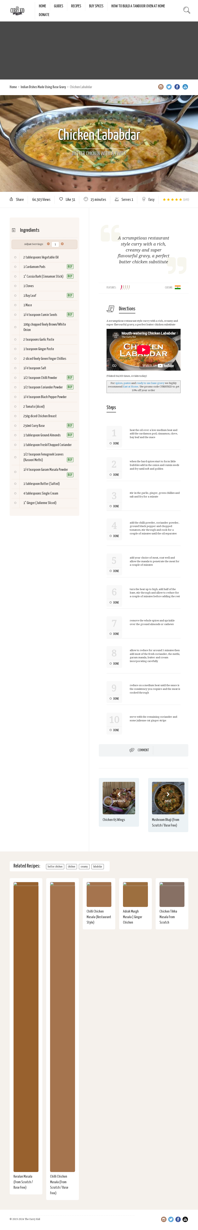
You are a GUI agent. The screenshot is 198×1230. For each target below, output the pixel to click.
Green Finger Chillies (53, 359)
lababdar (97, 866)
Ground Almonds (50, 435)
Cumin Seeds (49, 315)
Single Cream (50, 493)
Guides (58, 6)
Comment (143, 750)
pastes (127, 383)
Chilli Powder (49, 378)
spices (118, 383)
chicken (71, 866)
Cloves (30, 286)
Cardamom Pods (35, 267)
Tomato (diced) (35, 407)
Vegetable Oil (50, 257)
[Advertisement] (99, 50)
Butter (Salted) (50, 484)
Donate (44, 15)
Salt (43, 368)
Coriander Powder (52, 387)
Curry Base (38, 426)
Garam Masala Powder (54, 470)
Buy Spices (96, 6)
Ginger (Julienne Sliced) (41, 503)
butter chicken (55, 866)
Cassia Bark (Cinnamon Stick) (45, 276)
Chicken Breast (47, 416)
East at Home (130, 386)
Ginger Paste (46, 349)
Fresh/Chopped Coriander (56, 445)
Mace (29, 305)
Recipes (76, 6)
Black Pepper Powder (54, 397)
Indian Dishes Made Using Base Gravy (43, 87)
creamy (84, 866)
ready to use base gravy (150, 383)
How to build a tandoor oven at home (138, 6)
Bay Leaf (31, 296)
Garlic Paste (46, 339)
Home (42, 6)
